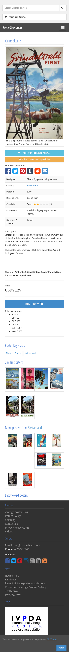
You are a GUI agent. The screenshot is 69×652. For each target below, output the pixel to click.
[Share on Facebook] (8, 172)
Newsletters (12, 576)
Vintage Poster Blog (16, 512)
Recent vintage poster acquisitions (25, 583)
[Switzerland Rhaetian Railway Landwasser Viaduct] (27, 407)
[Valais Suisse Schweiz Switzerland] (27, 480)
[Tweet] (15, 172)
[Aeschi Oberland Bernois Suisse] (41, 379)
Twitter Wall (12, 591)
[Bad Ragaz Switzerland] (41, 441)
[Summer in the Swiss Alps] (12, 480)
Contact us (11, 524)
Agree (61, 647)
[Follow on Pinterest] (20, 562)
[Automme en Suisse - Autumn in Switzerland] (56, 460)
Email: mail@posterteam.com (22, 545)
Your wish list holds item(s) (36, 152)
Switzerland (33, 185)
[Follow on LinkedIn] (39, 562)
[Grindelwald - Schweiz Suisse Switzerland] (12, 379)
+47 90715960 (21, 549)
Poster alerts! (13, 595)
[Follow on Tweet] (14, 562)
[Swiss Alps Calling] (56, 379)
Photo (9, 353)
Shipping (10, 520)
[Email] (45, 172)
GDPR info (52, 639)
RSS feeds (10, 579)
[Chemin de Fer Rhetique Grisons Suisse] (12, 407)
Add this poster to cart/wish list (34, 159)
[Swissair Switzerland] (27, 445)
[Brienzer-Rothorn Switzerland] (41, 460)
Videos (9, 531)
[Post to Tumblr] (30, 172)
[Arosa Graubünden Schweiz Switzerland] (27, 379)
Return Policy (13, 516)
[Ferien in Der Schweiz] (56, 441)
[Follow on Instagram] (26, 562)
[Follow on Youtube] (33, 562)
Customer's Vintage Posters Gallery (25, 587)
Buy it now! (32, 304)
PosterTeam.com (12, 27)
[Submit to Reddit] (37, 172)
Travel (18, 353)
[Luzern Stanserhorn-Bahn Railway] (12, 445)
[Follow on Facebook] (8, 562)
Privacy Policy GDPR (17, 528)
